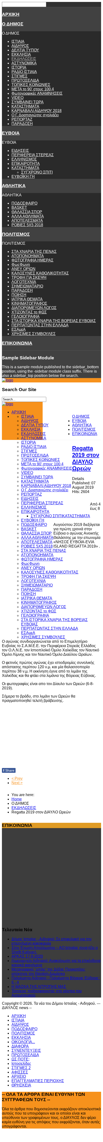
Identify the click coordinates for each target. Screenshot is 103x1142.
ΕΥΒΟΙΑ (11, 133)
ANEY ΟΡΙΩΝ (23, 269)
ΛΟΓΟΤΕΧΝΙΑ (23, 282)
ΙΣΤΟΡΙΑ (18, 67)
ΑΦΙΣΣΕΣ (19, 1072)
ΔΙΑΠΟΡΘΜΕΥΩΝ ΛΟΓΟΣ (34, 308)
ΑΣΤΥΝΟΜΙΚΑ (24, 63)
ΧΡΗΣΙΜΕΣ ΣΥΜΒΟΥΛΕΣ (33, 334)
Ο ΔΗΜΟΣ (12, 23)
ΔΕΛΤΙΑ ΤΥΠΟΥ (25, 50)
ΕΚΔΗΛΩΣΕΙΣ (23, 59)
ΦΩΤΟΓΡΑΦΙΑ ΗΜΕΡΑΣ (32, 260)
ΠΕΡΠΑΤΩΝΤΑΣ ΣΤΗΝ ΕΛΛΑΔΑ (40, 325)
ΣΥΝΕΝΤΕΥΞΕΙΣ (26, 1050)
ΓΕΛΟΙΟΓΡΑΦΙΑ (25, 316)
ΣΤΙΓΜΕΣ (19, 76)
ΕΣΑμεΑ (18, 329)
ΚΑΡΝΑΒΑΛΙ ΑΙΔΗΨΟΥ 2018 (36, 111)
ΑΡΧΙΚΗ (10, 14)
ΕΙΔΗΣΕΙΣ (20, 151)
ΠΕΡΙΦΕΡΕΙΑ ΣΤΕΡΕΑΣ (32, 155)
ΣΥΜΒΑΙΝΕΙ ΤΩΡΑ (27, 102)
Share (8, 770)
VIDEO (17, 98)
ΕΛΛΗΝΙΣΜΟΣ (24, 159)
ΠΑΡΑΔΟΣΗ (22, 124)
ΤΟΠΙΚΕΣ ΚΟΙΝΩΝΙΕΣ (30, 85)
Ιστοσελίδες (21, 1063)
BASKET (19, 208)
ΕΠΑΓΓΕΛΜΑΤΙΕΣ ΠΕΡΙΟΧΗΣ (37, 1081)
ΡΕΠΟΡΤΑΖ (21, 119)
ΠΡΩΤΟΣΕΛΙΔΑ (25, 80)
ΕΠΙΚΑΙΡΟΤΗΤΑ (25, 164)
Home (16, 799)
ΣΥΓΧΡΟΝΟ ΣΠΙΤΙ (37, 172)
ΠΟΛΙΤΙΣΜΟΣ (16, 234)
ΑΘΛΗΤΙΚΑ (14, 185)
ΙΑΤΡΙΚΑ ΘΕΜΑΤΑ (27, 299)
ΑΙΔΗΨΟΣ (20, 46)
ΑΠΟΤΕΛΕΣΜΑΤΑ (27, 220)
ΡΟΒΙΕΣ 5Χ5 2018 (27, 225)
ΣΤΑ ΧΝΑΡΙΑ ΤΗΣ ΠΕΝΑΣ (34, 252)
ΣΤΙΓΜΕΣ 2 (21, 1068)
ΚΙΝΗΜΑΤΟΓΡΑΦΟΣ (29, 303)
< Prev (17, 778)
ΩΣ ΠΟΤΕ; (20, 1059)
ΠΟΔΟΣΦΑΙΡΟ (24, 203)
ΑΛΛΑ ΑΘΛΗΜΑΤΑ (27, 216)
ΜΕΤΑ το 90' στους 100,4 (32, 89)
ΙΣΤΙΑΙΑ (17, 41)
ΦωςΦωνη (20, 264)
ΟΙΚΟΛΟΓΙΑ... (23, 1042)
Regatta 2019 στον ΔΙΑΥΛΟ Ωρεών (85, 458)
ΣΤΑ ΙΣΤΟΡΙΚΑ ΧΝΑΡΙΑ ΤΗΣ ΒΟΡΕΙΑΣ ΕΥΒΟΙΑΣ (53, 321)
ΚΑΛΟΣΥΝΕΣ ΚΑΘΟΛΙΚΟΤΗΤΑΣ (40, 273)
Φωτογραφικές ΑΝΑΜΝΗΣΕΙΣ (37, 93)
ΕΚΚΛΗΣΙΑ (21, 54)
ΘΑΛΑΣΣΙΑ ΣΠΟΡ (26, 212)
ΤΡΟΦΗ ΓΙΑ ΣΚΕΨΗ (28, 277)
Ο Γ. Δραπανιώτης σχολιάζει (35, 115)
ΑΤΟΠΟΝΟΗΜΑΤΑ (27, 256)
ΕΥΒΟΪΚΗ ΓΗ (23, 177)
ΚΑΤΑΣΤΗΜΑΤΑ (25, 106)
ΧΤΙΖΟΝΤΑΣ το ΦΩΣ (29, 312)
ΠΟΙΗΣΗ (18, 295)
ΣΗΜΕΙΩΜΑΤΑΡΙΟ (27, 286)
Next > (17, 783)
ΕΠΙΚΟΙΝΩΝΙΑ (17, 343)
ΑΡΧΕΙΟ (18, 1076)
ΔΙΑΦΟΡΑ (20, 1046)
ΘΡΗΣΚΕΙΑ (21, 1085)
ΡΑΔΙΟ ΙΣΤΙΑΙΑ (24, 72)
